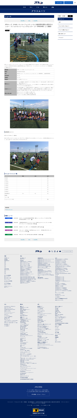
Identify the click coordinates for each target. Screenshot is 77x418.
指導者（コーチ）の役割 (23, 318)
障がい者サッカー (62, 33)
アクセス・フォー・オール (59, 318)
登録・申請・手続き (58, 312)
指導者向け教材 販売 (23, 326)
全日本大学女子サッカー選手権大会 (60, 262)
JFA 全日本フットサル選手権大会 (60, 283)
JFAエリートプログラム (41, 310)
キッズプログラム (7, 315)
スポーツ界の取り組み (23, 365)
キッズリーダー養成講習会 (8, 316)
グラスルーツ (39, 11)
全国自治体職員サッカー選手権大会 (25, 269)
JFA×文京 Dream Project (58, 319)
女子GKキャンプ (40, 312)
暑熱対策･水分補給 (23, 340)
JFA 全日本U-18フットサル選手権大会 (61, 287)
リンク (56, 340)
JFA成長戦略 (57, 310)
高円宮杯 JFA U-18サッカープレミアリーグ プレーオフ (46, 262)
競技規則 (21, 313)
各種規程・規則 (57, 311)
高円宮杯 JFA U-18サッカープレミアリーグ (44, 260)
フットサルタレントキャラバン (42, 315)
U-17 (5, 265)
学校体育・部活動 (7, 317)
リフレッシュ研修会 (23, 323)
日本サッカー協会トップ (58, 306)
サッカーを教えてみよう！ (64, 30)
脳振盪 (21, 339)
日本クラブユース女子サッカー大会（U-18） (62, 271)
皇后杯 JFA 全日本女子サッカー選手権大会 (61, 259)
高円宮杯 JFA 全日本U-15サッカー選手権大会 (44, 270)
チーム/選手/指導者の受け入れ (42, 347)
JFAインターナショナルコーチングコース (26, 335)
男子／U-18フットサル (7, 278)
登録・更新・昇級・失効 (23, 328)
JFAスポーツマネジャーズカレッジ (43, 333)
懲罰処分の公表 (22, 374)
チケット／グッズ (57, 334)
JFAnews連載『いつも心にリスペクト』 (26, 362)
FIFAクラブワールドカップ (24, 283)
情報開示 (56, 313)
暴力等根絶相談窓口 (23, 373)
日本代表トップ (6, 258)
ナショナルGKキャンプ (41, 311)
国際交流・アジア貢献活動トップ (42, 342)
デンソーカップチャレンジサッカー (25, 275)
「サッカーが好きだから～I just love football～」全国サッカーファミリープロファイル (11, 321)
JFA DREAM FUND (58, 320)
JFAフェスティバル (9, 209)
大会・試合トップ (23, 258)
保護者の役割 (22, 361)
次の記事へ (36, 20)
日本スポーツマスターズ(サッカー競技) (26, 271)
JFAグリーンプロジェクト (41, 325)
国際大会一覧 (22, 259)
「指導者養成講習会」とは (24, 320)
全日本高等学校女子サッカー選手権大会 (61, 268)
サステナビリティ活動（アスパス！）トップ (44, 324)
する (38, 7)
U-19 (5, 263)
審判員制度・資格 (23, 310)
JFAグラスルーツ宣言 (7, 307)
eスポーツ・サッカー (7, 284)
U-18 (5, 264)
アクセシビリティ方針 (18, 401)
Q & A (56, 338)
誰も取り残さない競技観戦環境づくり (43, 326)
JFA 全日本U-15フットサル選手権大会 (61, 288)
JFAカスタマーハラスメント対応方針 (38, 403)
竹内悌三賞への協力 (40, 331)
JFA (38, 304)
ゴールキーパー (22, 331)
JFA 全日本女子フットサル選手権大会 (60, 284)
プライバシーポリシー (65, 401)
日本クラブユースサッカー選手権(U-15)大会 (44, 273)
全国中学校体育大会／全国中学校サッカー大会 (45, 271)
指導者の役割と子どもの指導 (24, 360)
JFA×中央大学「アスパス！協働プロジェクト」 (45, 329)
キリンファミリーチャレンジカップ (9, 312)
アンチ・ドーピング (23, 344)
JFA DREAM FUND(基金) (24, 377)
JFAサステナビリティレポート (42, 338)
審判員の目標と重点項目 (23, 315)
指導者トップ (22, 317)
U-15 (5, 267)
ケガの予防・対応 (23, 347)
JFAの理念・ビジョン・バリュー (38, 394)
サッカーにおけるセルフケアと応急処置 (26, 348)
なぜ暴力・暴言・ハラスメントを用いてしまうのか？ (28, 358)
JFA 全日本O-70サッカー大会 (59, 279)
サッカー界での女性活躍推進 (42, 327)
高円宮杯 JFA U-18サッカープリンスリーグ (44, 261)
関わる (45, 7)
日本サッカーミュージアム (59, 300)
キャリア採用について (45, 405)
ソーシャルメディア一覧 (67, 251)
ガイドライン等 (22, 336)
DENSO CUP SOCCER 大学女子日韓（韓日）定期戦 (28, 279)
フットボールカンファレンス (24, 324)
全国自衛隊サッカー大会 (23, 270)
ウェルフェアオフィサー (23, 367)
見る (31, 7)
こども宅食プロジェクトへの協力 (42, 337)
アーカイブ (61, 37)
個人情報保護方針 (31, 401)
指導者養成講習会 (23, 322)
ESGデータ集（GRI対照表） (59, 314)
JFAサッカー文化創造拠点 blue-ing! (60, 298)
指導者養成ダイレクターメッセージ (25, 319)
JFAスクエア (6, 314)
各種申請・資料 (22, 329)
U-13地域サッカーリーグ (41, 272)
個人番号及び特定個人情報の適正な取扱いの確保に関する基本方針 (48, 401)
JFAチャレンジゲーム (7, 311)
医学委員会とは (22, 349)
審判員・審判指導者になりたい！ (25, 309)
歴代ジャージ (6, 287)
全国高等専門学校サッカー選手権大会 (25, 280)
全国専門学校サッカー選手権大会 (25, 282)
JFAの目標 (56, 309)
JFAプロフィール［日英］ (59, 321)
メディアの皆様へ (36, 405)
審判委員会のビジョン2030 (24, 307)
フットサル (56, 327)
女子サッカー (57, 326)
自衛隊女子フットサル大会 (59, 285)
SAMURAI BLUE (6, 260)
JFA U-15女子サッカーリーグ (59, 267)
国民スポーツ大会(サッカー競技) (25, 265)
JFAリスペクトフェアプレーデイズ (25, 366)
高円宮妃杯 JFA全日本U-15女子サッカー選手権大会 (63, 266)
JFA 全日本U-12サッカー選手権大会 (43, 278)
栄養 (21, 346)
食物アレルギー (22, 345)
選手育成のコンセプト (41, 307)
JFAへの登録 (59, 2)
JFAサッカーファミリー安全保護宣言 (43, 328)
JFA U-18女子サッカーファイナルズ (60, 263)
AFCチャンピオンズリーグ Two (25, 264)
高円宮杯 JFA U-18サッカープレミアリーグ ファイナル (46, 259)
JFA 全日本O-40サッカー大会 (59, 276)
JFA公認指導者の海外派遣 (24, 334)
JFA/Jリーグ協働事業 (41, 321)
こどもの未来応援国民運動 (41, 332)
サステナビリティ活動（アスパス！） (60, 316)
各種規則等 (56, 337)
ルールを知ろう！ (58, 296)
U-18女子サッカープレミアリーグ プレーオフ (62, 265)
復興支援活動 (40, 336)
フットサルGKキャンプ (41, 314)
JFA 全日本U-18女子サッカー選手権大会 (61, 264)
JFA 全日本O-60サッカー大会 (59, 278)
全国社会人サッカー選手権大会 (24, 268)
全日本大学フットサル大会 (59, 286)
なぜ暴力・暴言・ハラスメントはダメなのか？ (27, 359)
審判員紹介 (22, 311)
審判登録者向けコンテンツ (24, 312)
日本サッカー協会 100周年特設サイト (60, 317)
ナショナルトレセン (40, 309)
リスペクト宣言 (22, 352)
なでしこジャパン (7, 269)
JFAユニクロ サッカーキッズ (8, 308)
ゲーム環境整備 (40, 317)
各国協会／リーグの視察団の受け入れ (43, 348)
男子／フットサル (7, 276)
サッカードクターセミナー (24, 342)
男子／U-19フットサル (7, 277)
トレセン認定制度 (40, 308)
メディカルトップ (23, 338)
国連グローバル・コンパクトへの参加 (43, 339)
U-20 (5, 270)
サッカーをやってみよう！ (64, 26)
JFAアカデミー (40, 318)
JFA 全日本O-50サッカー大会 (59, 277)
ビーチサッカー (6, 281)
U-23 (5, 261)
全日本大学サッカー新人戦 (24, 274)
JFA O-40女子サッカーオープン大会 (60, 261)
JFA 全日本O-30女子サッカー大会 (60, 260)
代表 (24, 7)
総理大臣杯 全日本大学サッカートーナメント (27, 273)
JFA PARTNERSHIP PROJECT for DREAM (26, 379)
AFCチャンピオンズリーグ (24, 262)
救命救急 (21, 341)
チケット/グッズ (69, 2)
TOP (60, 22)
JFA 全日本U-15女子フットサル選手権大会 (61, 289)
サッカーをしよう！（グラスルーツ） (10, 306)
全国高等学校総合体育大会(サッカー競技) (44, 264)
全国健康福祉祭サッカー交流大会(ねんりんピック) (62, 280)
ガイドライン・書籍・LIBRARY (25, 350)
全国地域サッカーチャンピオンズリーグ (26, 266)
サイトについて (10, 401)
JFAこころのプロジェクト (41, 330)
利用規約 (25, 401)
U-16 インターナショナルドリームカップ (44, 268)
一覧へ (29, 20)
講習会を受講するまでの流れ (24, 321)
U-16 (5, 266)
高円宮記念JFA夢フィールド (42, 320)
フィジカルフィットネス (23, 332)
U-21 (5, 262)
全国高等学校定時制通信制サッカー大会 (44, 265)
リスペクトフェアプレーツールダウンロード (26, 372)
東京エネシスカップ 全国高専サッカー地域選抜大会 (28, 281)
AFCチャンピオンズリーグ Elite (25, 263)
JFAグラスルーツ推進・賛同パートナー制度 (10, 322)
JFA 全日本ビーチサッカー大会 (59, 295)
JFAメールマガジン (58, 341)
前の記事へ (23, 20)
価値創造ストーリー (58, 315)
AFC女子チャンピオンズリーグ (59, 272)
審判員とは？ (22, 308)
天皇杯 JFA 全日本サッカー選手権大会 (26, 261)
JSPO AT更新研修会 (23, 343)
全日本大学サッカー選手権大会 (24, 272)
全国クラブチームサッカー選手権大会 (25, 267)
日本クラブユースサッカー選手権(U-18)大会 (44, 266)
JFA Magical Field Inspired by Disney (9, 309)
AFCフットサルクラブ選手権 (59, 292)
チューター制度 (22, 330)
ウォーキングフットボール (8, 313)
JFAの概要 (56, 308)
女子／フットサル (7, 279)
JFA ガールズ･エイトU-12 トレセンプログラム (44, 313)
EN (75, 2)
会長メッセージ (57, 307)
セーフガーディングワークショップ (25, 370)
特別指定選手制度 (40, 316)
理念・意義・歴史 (23, 327)
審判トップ (22, 306)
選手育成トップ (40, 306)
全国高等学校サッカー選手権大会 (43, 263)
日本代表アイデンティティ (8, 286)
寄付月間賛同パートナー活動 (42, 340)
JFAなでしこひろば (7, 310)
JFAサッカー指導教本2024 (24, 325)
